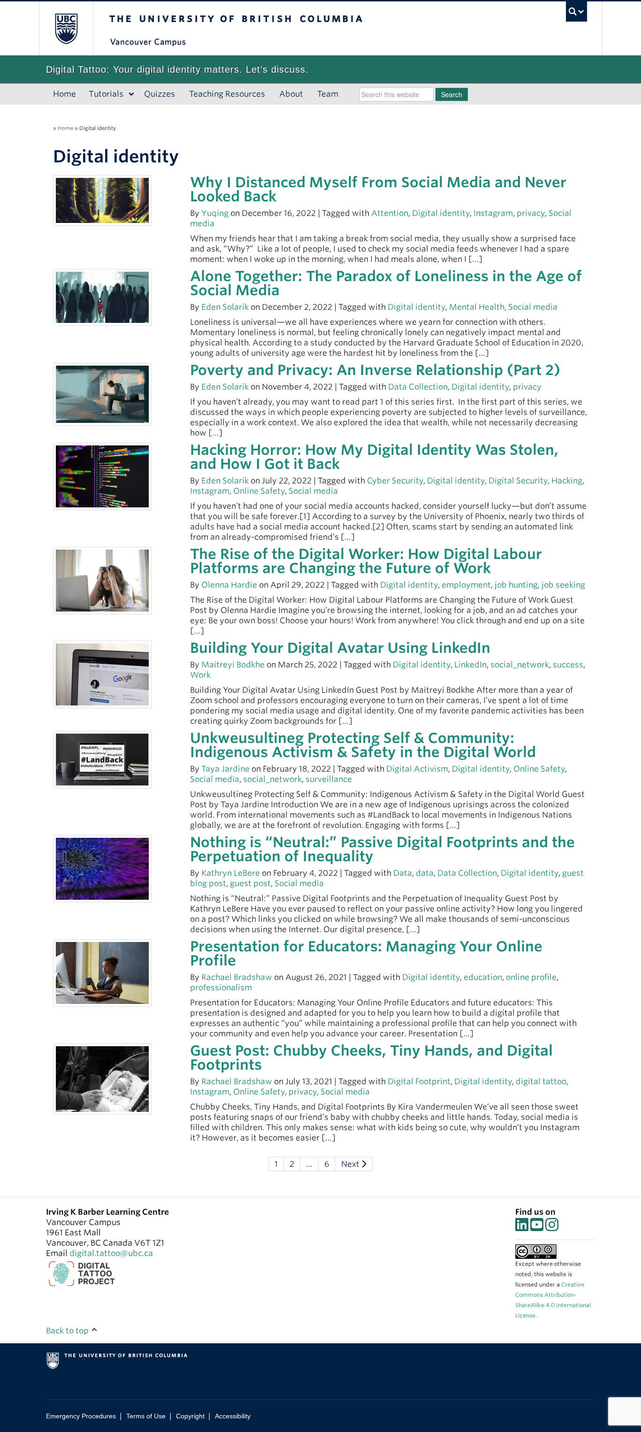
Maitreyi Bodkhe (233, 664)
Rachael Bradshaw (236, 977)
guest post (250, 883)
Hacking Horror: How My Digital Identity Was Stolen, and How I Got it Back (374, 456)
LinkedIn (470, 664)
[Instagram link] (551, 1227)
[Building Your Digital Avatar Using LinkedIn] (102, 674)
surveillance (328, 779)
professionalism (221, 987)
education (483, 977)
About (291, 94)
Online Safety (259, 491)
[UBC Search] (576, 11)
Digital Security (518, 480)
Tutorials (106, 94)
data (425, 873)
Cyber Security (395, 480)
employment (466, 585)
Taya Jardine (225, 768)
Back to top (68, 1330)
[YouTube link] (536, 1227)
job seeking (563, 585)
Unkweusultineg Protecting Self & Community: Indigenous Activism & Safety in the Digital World (363, 744)
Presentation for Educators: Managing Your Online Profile (366, 953)
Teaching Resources (227, 94)
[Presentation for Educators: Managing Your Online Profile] (102, 972)
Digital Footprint (419, 1081)
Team (327, 94)
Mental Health (476, 307)
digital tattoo (541, 1081)
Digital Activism (417, 768)
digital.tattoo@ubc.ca (111, 1253)
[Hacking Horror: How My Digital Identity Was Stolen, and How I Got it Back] (102, 476)
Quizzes (159, 94)
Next (351, 1164)
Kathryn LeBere (230, 873)
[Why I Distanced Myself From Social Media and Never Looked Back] (102, 200)
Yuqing (215, 213)
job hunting (516, 585)
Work (200, 675)
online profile (531, 977)
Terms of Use (146, 1416)
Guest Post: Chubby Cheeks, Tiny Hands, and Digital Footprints (371, 1057)
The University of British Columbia (66, 28)
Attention (389, 213)
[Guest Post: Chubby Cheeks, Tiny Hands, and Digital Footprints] (102, 1078)
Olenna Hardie (229, 585)
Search (451, 94)
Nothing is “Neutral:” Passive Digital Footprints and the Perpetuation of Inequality (382, 849)
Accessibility (233, 1416)
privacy (531, 213)
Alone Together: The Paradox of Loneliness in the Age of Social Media (386, 283)
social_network (519, 664)
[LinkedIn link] (521, 1227)
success (568, 664)
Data (402, 873)
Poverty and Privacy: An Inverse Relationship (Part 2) (375, 369)
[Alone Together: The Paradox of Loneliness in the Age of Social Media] (102, 296)
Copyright (190, 1416)
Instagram (493, 213)
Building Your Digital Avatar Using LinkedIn (340, 647)
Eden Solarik (225, 307)
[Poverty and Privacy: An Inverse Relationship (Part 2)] (102, 393)
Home (64, 94)
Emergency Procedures (81, 1416)
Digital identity (441, 213)
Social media (532, 307)
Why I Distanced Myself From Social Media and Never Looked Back (378, 189)
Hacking (566, 480)
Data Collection (418, 386)
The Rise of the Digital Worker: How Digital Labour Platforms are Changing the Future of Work (366, 560)
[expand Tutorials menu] (131, 94)
